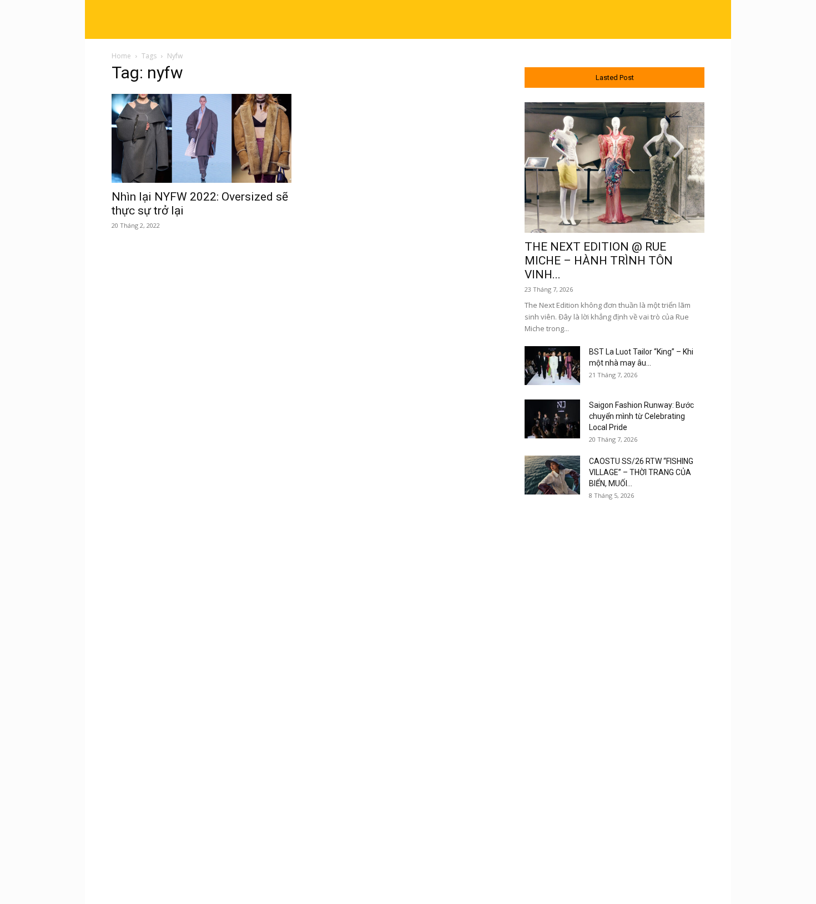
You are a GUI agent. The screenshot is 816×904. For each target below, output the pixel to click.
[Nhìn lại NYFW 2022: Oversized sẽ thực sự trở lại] (201, 138)
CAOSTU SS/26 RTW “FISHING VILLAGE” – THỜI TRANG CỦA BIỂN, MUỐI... (641, 472)
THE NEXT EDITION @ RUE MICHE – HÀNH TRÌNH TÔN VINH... (599, 260)
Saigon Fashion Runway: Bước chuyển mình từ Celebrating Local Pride (641, 416)
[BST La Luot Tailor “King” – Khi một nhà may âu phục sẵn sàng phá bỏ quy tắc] (552, 365)
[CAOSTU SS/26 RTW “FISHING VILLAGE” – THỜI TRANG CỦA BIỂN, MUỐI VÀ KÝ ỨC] (552, 475)
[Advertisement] (614, 690)
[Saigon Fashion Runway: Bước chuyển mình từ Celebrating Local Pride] (552, 418)
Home (121, 56)
